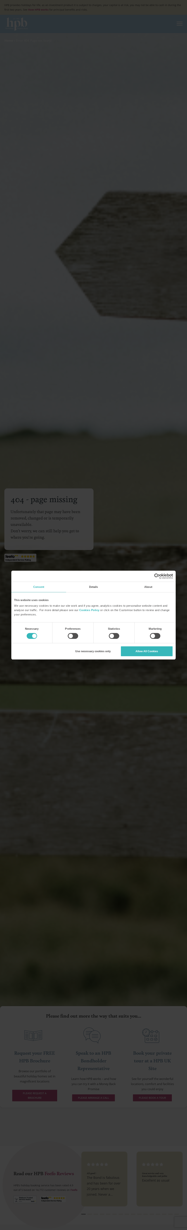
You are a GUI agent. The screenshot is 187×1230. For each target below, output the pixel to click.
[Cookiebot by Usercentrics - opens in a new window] (157, 576)
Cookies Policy (89, 610)
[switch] (73, 636)
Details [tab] (93, 586)
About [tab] (148, 586)
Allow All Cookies (147, 651)
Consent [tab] (38, 586)
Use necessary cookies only (93, 651)
